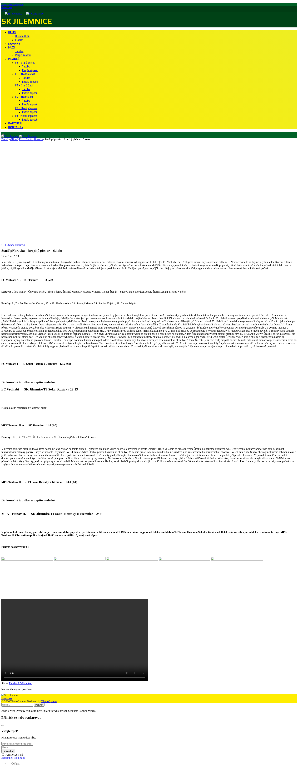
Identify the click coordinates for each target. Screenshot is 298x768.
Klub (12, 32)
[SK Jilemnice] (22, 13)
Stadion (19, 40)
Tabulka (19, 51)
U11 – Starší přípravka (26, 108)
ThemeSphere (49, 701)
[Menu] (2, 134)
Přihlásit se (8, 751)
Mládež (13, 59)
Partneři (15, 123)
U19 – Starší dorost (25, 62)
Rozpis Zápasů (30, 81)
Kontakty (15, 127)
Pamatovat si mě (14, 754)
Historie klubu (22, 36)
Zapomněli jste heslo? (13, 757)
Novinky (14, 43)
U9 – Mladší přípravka (26, 116)
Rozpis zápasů (23, 55)
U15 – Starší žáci (24, 85)
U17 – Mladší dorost (25, 74)
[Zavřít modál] (2, 725)
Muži (11, 47)
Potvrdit (39, 704)
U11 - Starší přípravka (13, 244)
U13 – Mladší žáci (24, 97)
